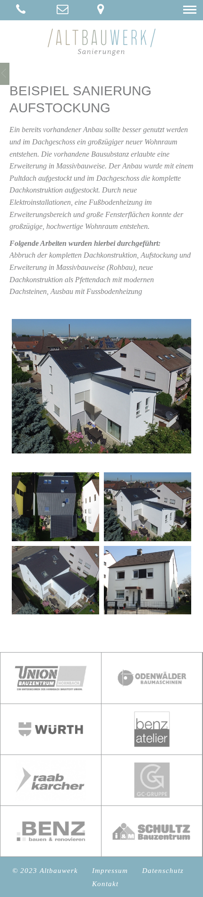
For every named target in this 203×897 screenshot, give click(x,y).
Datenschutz (163, 870)
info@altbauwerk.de (61, 10)
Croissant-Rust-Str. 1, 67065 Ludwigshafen (101, 10)
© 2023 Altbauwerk (45, 870)
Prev (21, 386)
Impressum (110, 870)
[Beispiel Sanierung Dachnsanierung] (4, 73)
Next (182, 386)
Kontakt (105, 884)
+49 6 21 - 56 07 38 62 (20, 10)
